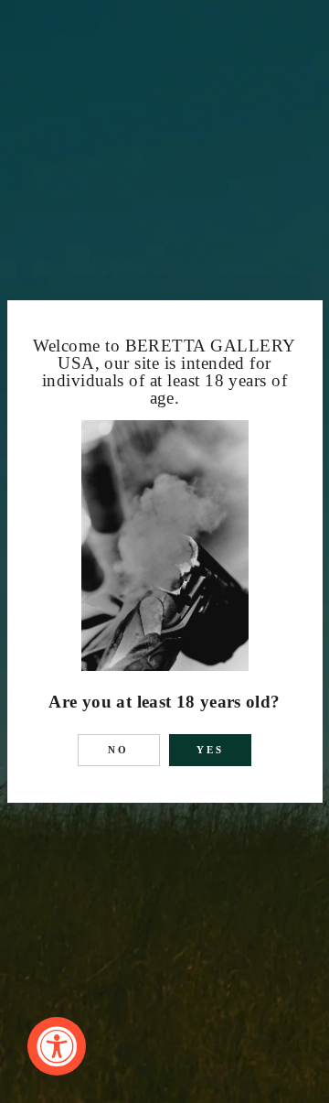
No (119, 749)
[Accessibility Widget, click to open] (56, 1046)
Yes (210, 749)
